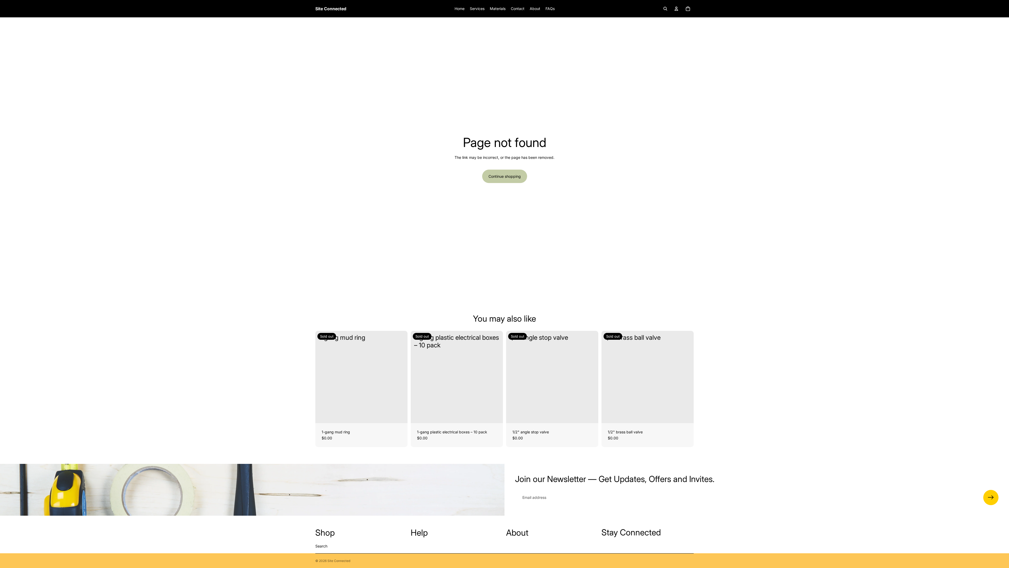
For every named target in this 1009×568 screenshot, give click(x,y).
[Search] (665, 8)
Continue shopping (504, 176)
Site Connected (338, 561)
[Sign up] (990, 497)
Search (321, 546)
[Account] (676, 8)
